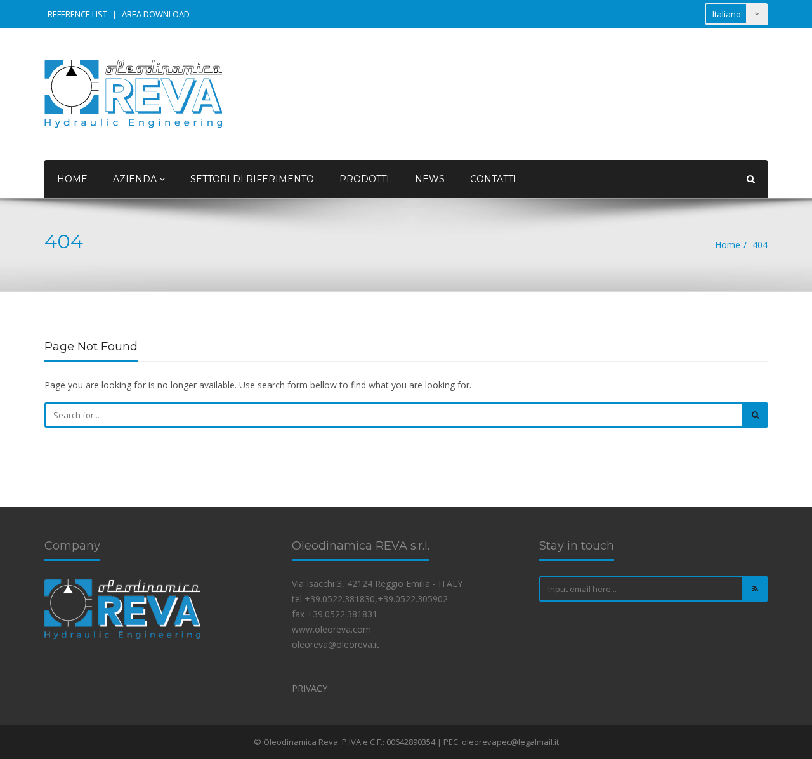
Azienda (136, 179)
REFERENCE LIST (77, 14)
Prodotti (364, 179)
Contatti (493, 179)
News (430, 179)
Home (72, 179)
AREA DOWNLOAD (156, 14)
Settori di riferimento (252, 179)
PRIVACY (309, 688)
